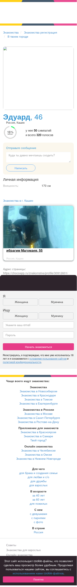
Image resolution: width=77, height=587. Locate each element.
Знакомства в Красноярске (38, 432)
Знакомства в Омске (38, 454)
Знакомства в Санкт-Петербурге (38, 418)
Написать (21, 168)
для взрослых (38, 485)
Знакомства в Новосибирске (38, 391)
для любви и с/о (38, 477)
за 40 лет (38, 495)
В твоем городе (18, 36)
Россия (38, 532)
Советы (11, 545)
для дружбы (38, 481)
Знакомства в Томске (38, 399)
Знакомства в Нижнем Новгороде (38, 458)
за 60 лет (38, 499)
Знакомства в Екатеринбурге (38, 403)
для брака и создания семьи (38, 473)
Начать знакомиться (38, 347)
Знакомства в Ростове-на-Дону (38, 422)
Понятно (38, 579)
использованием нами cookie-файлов (38, 573)
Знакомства (11, 32)
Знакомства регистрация (40, 32)
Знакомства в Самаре (38, 436)
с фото (38, 522)
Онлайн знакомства (19, 555)
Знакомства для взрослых (23, 550)
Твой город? (38, 440)
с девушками (38, 514)
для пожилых (38, 503)
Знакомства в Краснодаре (38, 395)
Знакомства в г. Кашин (18, 200)
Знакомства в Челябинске (38, 450)
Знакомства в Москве (38, 413)
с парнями (38, 518)
